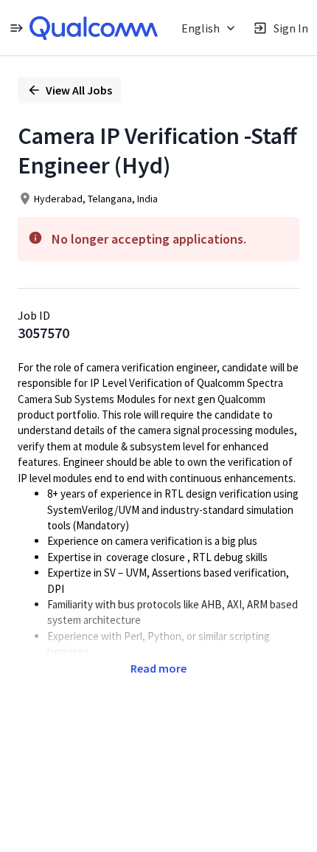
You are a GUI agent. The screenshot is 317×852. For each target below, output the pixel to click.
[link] (93, 28)
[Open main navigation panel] (16, 27)
